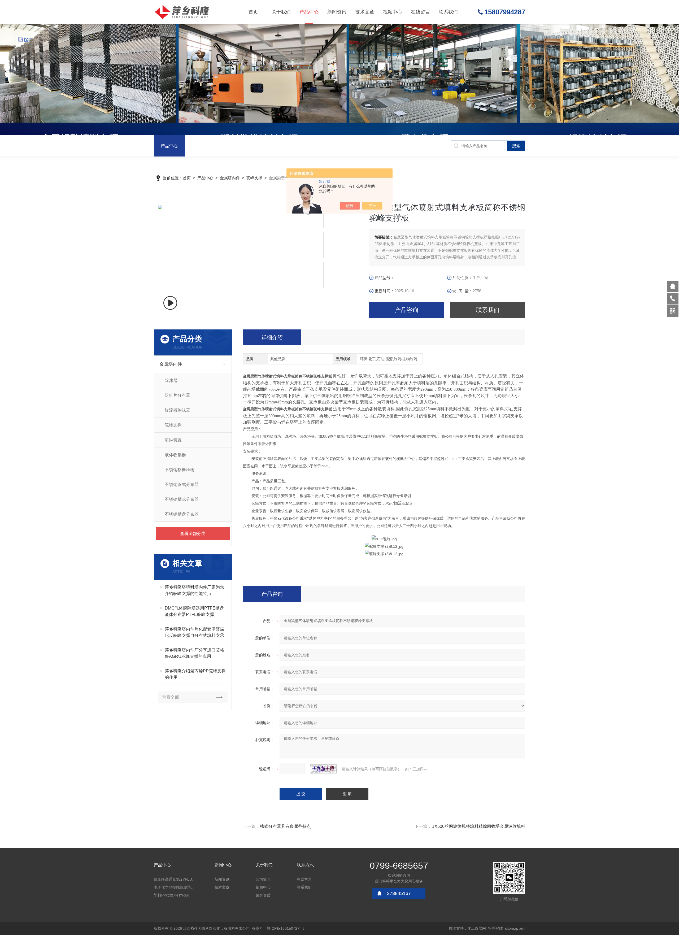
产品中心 (309, 12)
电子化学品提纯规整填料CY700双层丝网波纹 (175, 887)
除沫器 (171, 380)
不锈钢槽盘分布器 (182, 514)
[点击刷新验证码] (323, 768)
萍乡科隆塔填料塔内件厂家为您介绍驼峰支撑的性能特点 (194, 590)
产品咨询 (406, 310)
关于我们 (281, 12)
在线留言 (420, 12)
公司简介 (263, 879)
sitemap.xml (515, 928)
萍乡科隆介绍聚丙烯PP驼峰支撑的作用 (195, 674)
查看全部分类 (193, 533)
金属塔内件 (230, 178)
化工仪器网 (476, 928)
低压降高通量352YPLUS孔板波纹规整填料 (175, 879)
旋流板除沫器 (177, 410)
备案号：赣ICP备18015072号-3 (278, 928)
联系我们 (448, 12)
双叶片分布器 (177, 395)
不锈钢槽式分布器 (182, 499)
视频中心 (392, 12)
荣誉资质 (263, 895)
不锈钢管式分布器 (182, 484)
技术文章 (364, 12)
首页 (253, 12)
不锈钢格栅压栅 (179, 469)
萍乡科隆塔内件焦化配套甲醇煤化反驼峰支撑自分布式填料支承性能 (194, 633)
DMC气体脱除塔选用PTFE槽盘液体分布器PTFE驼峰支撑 (194, 611)
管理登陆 (495, 928)
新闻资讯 (336, 12)
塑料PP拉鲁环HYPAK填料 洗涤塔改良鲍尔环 (175, 895)
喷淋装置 (173, 440)
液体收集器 (175, 455)
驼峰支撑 (254, 178)
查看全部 (170, 697)
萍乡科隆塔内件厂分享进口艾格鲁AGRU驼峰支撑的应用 (194, 653)
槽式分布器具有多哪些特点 (285, 826)
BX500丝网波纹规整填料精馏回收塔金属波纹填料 (478, 826)
